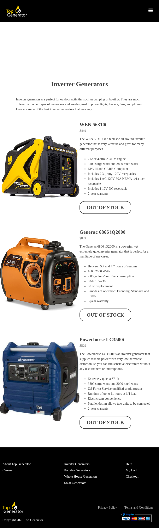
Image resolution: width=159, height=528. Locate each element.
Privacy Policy (107, 507)
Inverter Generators (76, 464)
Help (129, 464)
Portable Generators (77, 470)
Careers (7, 470)
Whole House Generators (80, 476)
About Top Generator (16, 464)
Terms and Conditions (138, 507)
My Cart (131, 470)
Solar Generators (75, 483)
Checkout (132, 476)
